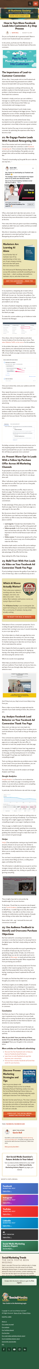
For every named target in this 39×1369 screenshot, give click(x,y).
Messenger (14, 957)
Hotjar (4, 842)
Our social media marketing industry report (13, 1336)
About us (4, 1321)
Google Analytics (7, 779)
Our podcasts (5, 1327)
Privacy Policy (26, 1313)
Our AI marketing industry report (11, 1339)
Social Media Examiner (11, 3)
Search (30, 3)
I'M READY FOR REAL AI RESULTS (19, 617)
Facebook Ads (19, 1124)
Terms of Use (17, 1313)
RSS (3, 1344)
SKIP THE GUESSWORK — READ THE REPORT (19, 282)
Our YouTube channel (8, 1330)
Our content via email (8, 1324)
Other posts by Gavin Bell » (12, 1147)
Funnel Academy (11, 907)
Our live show (5, 1333)
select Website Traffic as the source (13, 342)
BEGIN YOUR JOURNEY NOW (19, 16)
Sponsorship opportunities (9, 1341)
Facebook (10, 1124)
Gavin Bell (17, 1132)
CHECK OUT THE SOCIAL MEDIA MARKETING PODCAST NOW (19, 1114)
